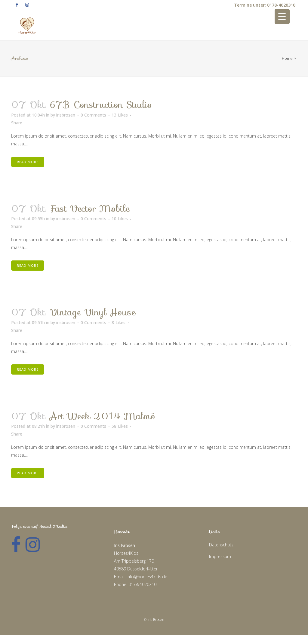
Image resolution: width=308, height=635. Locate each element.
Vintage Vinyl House (92, 312)
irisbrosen (65, 115)
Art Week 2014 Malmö (102, 416)
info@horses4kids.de (147, 576)
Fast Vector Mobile (90, 209)
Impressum (220, 556)
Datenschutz (221, 545)
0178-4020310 (280, 5)
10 (120, 219)
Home (287, 58)
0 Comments (93, 115)
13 (120, 115)
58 (120, 426)
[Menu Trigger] (282, 16)
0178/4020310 (142, 584)
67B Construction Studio (101, 105)
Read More (27, 162)
